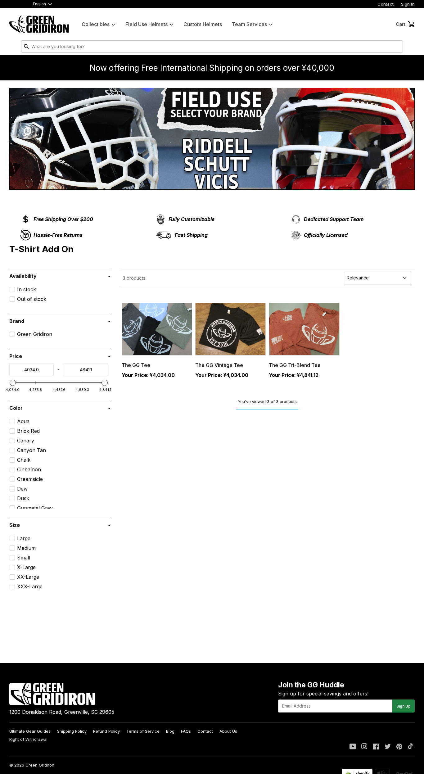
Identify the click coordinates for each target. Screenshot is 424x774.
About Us (228, 731)
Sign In (408, 4)
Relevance (358, 277)
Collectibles (96, 24)
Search (396, 47)
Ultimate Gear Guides (30, 731)
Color (16, 408)
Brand (16, 321)
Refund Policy (106, 731)
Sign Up (403, 706)
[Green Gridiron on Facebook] (376, 747)
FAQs (186, 731)
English (39, 4)
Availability (23, 276)
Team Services (249, 24)
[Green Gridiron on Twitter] (388, 747)
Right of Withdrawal (28, 739)
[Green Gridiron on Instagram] (364, 747)
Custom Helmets (202, 24)
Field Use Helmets (146, 24)
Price (15, 356)
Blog (170, 731)
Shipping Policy (72, 731)
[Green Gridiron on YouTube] (353, 747)
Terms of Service (143, 731)
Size (14, 525)
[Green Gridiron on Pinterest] (399, 747)
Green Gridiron (39, 765)
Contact (385, 4)
